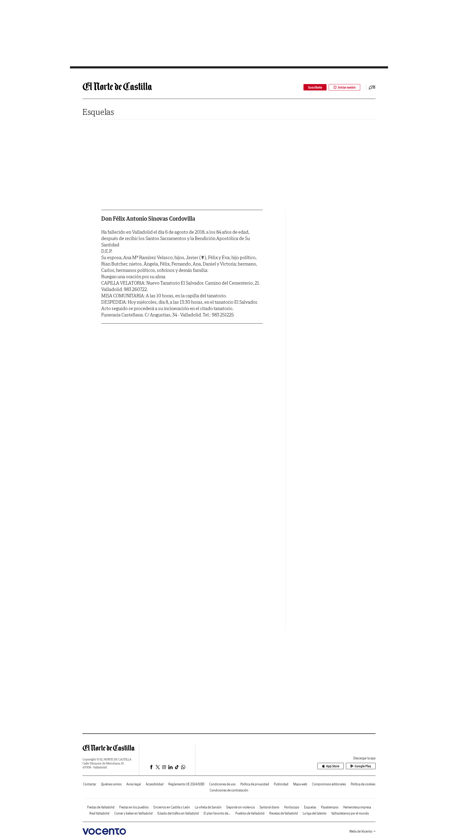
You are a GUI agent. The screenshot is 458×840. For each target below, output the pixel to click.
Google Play (363, 766)
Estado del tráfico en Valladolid (178, 813)
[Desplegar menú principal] (372, 87)
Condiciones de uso (222, 784)
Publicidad (281, 784)
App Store (332, 766)
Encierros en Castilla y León (171, 807)
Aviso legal (133, 784)
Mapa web (300, 784)
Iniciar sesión (347, 87)
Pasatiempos (329, 807)
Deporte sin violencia (240, 807)
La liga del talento (315, 813)
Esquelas (98, 111)
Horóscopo (291, 807)
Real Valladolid (99, 813)
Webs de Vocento (360, 831)
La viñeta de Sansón (208, 807)
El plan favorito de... (217, 813)
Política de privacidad (254, 784)
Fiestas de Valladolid (100, 807)
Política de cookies (363, 784)
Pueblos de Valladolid (250, 813)
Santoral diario (269, 807)
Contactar (89, 784)
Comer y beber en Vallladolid (133, 813)
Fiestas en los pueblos (134, 807)
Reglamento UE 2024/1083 (186, 784)
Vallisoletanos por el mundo (350, 813)
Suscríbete (315, 87)
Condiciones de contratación (229, 790)
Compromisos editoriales (329, 784)
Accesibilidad (155, 784)
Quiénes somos (111, 784)
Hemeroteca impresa (357, 807)
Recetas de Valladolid (283, 813)
